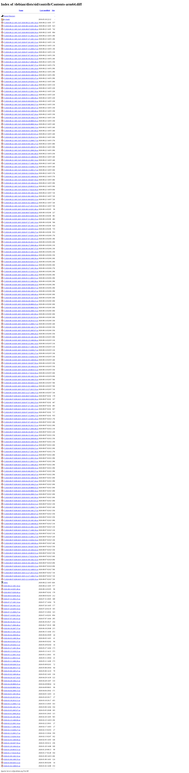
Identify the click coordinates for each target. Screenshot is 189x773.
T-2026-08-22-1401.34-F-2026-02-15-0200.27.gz (21, 167)
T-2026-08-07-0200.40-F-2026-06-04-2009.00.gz (21, 438)
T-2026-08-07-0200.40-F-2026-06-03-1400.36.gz (21, 442)
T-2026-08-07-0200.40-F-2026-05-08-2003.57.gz (21, 471)
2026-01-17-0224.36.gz (12, 753)
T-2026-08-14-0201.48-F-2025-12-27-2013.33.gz (21, 389)
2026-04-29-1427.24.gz (12, 677)
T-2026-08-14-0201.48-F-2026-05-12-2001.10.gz (21, 275)
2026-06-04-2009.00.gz (12, 635)
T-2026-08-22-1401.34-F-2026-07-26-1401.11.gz (21, 42)
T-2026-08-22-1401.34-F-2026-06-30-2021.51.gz (21, 59)
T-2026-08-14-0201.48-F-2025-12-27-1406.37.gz (21, 393)
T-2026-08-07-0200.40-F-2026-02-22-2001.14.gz (21, 527)
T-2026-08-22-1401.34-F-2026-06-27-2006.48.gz (21, 62)
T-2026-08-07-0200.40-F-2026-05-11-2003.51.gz (21, 461)
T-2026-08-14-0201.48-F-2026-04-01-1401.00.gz (21, 314)
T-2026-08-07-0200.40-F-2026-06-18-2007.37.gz (21, 432)
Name (21, 10)
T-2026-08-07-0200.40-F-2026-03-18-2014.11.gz (21, 504)
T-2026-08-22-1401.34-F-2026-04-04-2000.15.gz (21, 127)
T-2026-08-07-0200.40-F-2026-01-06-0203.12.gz (21, 566)
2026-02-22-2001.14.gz (12, 723)
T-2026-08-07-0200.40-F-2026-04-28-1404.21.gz (21, 484)
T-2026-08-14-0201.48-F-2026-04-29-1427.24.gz (21, 298)
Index (6, 583)
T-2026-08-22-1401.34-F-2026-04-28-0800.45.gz (21, 121)
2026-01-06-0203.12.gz (12, 763)
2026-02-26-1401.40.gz (12, 717)
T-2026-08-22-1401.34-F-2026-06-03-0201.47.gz (21, 78)
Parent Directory (9, 16)
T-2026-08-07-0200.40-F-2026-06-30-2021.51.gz (21, 425)
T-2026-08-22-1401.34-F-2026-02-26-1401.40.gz (21, 154)
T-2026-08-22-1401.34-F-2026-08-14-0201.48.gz (21, 26)
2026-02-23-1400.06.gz (12, 720)
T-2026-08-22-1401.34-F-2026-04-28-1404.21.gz (21, 118)
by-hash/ (7, 19)
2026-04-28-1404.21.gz (12, 681)
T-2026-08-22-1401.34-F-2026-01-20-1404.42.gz (21, 183)
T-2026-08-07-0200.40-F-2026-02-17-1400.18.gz (21, 530)
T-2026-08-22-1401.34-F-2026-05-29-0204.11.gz (21, 82)
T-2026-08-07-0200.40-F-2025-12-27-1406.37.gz (21, 576)
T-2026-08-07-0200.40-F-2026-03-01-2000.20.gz (21, 517)
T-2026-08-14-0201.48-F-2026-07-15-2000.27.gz (21, 232)
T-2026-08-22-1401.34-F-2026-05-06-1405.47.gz (21, 108)
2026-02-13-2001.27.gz (12, 733)
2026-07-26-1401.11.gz (12, 605)
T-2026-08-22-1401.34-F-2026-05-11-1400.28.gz (21, 98)
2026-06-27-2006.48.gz (12, 625)
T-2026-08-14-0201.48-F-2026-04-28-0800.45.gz (21, 304)
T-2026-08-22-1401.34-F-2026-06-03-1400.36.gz (21, 75)
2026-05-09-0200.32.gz (12, 664)
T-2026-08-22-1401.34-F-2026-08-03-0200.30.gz (21, 32)
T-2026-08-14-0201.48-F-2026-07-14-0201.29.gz (21, 235)
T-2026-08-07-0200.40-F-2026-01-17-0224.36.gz (21, 556)
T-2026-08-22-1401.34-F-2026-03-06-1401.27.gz (21, 144)
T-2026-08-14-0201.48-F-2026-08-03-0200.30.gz (21, 216)
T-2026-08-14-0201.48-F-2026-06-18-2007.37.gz (21, 249)
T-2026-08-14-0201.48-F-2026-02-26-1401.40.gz (21, 337)
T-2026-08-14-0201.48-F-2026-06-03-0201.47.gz (21, 262)
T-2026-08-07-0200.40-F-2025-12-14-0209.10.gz (21, 579)
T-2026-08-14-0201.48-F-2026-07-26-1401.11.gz (21, 226)
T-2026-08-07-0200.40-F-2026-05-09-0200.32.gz (21, 468)
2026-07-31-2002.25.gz (12, 599)
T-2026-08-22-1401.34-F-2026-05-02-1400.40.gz (21, 111)
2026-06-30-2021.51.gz (12, 622)
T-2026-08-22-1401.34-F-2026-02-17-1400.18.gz (21, 163)
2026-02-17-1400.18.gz (12, 727)
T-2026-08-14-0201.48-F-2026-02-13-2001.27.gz (21, 353)
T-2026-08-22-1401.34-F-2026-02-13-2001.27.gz (21, 170)
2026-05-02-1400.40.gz (12, 674)
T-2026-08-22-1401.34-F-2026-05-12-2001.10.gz (21, 91)
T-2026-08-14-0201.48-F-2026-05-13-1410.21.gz (21, 271)
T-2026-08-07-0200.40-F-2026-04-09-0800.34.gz (21, 491)
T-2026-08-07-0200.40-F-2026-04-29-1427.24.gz (21, 481)
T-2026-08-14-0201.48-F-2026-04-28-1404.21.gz (21, 301)
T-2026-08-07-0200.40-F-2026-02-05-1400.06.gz (21, 543)
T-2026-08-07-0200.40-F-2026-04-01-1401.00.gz (21, 497)
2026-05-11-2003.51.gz (12, 658)
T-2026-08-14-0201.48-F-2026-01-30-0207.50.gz (21, 363)
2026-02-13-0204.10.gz (12, 736)
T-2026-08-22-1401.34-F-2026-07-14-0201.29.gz (21, 52)
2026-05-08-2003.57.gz (12, 668)
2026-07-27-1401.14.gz (12, 602)
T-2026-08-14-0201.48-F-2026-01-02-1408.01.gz (21, 386)
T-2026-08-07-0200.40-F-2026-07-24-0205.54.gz (21, 412)
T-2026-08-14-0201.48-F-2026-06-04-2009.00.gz (21, 255)
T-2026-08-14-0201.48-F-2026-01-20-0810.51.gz (21, 370)
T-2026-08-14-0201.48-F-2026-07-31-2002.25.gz (21, 219)
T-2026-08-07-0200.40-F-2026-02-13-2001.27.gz (21, 537)
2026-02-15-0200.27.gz (12, 730)
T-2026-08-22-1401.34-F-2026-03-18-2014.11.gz (21, 137)
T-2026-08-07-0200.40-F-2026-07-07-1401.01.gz (21, 422)
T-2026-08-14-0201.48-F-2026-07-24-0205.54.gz (21, 229)
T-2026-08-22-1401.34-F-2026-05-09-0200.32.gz (21, 101)
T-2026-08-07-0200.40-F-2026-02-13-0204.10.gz (21, 540)
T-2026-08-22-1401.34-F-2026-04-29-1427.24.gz (21, 114)
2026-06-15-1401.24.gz (12, 632)
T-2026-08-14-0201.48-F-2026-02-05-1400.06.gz (21, 360)
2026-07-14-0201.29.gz (12, 615)
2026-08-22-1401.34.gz (12, 586)
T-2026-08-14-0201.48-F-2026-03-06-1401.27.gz (21, 327)
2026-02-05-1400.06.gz (12, 740)
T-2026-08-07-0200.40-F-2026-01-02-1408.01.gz (21, 569)
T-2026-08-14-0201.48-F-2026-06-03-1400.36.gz (21, 258)
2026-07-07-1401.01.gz (12, 619)
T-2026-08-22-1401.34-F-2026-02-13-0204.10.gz (21, 173)
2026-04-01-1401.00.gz (12, 694)
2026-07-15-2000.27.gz (12, 612)
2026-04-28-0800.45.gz (12, 684)
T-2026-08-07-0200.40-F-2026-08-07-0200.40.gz (21, 396)
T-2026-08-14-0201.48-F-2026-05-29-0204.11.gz (21, 265)
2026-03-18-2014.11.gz (12, 700)
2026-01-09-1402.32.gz (12, 756)
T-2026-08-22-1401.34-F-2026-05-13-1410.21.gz (21, 88)
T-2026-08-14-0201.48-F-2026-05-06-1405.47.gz (21, 291)
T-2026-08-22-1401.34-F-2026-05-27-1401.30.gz (21, 85)
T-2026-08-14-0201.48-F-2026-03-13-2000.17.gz (21, 324)
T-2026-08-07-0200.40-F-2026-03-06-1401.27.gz (21, 510)
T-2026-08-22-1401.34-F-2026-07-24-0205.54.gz (21, 45)
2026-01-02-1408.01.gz (12, 766)
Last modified (45, 10)
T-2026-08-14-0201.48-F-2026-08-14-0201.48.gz (21, 209)
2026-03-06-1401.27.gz (12, 707)
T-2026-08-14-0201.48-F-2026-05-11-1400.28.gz (21, 281)
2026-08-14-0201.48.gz (12, 589)
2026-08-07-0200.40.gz (12, 592)
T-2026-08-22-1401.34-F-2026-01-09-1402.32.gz (21, 193)
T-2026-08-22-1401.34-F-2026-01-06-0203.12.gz (21, 199)
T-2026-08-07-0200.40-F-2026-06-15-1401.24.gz (21, 435)
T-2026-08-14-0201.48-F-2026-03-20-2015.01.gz (21, 317)
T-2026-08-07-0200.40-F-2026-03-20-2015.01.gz (21, 501)
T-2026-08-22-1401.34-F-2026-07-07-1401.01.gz (21, 55)
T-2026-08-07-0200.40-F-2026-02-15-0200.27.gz (21, 533)
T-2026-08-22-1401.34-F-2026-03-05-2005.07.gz (21, 147)
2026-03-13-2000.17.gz (12, 704)
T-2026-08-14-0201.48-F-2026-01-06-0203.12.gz (21, 383)
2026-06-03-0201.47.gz (12, 641)
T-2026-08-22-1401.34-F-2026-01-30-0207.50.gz (21, 180)
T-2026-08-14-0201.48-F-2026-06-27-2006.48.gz (21, 245)
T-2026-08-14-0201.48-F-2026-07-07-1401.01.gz (21, 239)
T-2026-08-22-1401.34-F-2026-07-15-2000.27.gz (21, 49)
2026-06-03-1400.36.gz (12, 638)
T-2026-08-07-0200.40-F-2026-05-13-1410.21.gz (21, 455)
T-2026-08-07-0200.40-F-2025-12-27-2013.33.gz (21, 573)
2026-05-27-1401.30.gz (12, 648)
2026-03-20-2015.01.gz (12, 697)
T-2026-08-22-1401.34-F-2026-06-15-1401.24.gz (21, 68)
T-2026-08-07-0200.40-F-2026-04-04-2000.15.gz (21, 494)
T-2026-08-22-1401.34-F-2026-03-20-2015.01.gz (21, 134)
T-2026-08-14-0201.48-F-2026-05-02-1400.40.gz (21, 294)
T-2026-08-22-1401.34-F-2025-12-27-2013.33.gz (21, 206)
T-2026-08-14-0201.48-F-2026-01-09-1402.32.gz (21, 376)
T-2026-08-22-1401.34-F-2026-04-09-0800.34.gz (21, 124)
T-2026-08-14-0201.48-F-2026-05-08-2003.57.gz (21, 288)
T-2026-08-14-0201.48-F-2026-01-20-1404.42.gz (21, 366)
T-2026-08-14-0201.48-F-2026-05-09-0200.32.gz (21, 285)
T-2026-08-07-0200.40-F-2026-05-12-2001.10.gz (21, 458)
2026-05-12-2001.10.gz (12, 655)
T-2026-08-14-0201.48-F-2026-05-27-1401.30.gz (21, 268)
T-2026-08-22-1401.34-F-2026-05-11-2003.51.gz (21, 95)
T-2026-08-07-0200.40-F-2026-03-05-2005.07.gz (21, 514)
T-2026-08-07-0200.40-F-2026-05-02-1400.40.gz (21, 478)
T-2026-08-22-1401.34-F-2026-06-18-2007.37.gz (21, 65)
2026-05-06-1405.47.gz (12, 671)
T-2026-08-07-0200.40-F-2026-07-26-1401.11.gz (21, 409)
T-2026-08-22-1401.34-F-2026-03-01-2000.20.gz (21, 150)
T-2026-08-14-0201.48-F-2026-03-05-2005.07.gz (21, 330)
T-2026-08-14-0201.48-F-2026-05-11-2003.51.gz (21, 278)
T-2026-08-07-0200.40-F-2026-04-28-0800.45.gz (21, 488)
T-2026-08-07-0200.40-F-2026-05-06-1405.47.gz (21, 474)
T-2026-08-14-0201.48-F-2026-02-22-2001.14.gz (21, 343)
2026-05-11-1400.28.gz (12, 661)
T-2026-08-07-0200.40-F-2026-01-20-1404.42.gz (21, 550)
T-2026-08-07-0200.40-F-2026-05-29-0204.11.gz (21, 448)
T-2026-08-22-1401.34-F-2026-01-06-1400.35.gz (21, 196)
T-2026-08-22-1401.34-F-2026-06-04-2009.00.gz (21, 72)
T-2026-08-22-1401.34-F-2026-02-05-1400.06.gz (21, 176)
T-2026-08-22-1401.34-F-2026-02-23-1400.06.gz (21, 157)
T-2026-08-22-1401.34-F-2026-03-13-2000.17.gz (21, 140)
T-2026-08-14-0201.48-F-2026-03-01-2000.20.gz (21, 334)
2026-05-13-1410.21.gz (12, 651)
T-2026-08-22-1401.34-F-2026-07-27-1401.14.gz (21, 39)
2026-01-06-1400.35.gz (12, 759)
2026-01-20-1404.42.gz (12, 746)
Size (53, 10)
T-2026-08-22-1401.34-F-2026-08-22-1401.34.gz (21, 23)
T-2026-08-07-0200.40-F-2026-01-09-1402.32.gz (21, 560)
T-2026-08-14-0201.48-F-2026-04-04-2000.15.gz (21, 311)
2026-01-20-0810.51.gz (12, 750)
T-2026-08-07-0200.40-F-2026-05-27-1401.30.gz (21, 452)
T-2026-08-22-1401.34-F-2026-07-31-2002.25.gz (21, 36)
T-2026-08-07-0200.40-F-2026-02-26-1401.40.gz (21, 520)
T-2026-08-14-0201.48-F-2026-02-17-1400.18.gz (21, 347)
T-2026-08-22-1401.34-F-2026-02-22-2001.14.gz (21, 160)
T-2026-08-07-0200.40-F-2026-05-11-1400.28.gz (21, 465)
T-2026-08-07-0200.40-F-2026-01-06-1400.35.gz (21, 563)
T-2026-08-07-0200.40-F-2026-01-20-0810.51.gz (21, 553)
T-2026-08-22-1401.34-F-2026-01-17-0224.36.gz (21, 190)
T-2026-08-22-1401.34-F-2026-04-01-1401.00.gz (21, 131)
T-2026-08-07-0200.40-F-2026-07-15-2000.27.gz (21, 416)
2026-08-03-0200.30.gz (12, 596)
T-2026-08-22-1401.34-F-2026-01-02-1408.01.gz (21, 203)
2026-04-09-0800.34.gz (12, 687)
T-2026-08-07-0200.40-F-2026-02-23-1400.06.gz (21, 524)
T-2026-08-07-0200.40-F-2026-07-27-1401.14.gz (21, 406)
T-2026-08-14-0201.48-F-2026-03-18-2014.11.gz (21, 321)
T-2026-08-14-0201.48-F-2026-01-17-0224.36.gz (21, 373)
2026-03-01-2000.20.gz (12, 713)
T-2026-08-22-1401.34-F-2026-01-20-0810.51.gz (21, 186)
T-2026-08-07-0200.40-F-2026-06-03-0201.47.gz (21, 445)
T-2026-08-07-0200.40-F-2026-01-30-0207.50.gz (21, 546)
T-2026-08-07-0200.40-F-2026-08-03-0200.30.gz (21, 399)
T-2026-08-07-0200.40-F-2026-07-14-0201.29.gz (21, 419)
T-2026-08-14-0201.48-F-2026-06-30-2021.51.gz (21, 242)
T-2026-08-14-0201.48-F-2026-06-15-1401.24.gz (21, 252)
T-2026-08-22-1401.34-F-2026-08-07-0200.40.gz (21, 29)
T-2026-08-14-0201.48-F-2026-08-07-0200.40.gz (21, 212)
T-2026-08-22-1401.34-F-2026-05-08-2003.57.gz (21, 104)
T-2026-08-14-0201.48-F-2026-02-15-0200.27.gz (21, 350)
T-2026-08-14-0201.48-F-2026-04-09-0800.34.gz (21, 307)
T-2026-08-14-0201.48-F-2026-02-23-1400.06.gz (21, 340)
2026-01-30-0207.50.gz (12, 743)
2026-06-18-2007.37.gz (12, 628)
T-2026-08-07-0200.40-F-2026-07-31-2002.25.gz (21, 402)
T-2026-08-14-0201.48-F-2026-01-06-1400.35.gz (21, 379)
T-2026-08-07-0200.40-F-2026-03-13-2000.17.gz (21, 507)
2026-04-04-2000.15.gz (12, 691)
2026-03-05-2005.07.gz (12, 710)
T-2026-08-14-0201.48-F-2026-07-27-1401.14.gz (21, 222)
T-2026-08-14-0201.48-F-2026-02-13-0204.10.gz (21, 357)
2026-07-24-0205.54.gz (12, 609)
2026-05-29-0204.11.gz (12, 645)
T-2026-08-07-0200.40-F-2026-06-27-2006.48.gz (21, 429)
